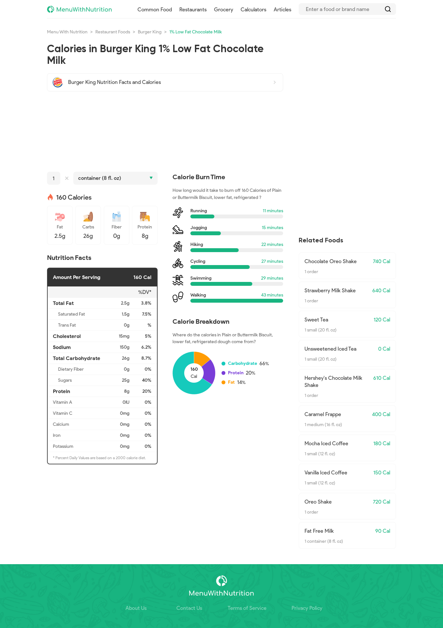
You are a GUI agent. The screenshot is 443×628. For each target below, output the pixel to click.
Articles (282, 9)
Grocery (223, 9)
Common (155, 9)
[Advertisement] (165, 131)
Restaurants (193, 9)
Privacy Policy (307, 608)
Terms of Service (247, 608)
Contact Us (189, 608)
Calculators (253, 9)
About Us (136, 608)
